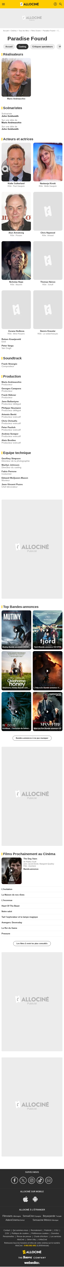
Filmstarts (7, 1216)
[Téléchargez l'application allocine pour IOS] (27, 1199)
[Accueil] (29, 4)
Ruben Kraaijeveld (11, 339)
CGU (56, 1230)
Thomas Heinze (47, 282)
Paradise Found (49, 31)
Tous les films (24, 31)
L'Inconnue (7, 900)
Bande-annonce (30, 869)
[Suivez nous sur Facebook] (15, 1180)
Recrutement (36, 1230)
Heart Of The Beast (10, 906)
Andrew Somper (10, 434)
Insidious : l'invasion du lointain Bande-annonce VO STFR (16, 728)
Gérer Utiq (31, 1239)
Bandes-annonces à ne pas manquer (32, 738)
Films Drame (36, 31)
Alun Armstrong (16, 233)
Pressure (6, 933)
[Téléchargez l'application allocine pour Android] (36, 1199)
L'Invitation (7, 889)
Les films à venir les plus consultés (32, 943)
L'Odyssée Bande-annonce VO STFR (48, 688)
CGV (7, 1233)
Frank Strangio (9, 364)
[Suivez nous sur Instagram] (32, 1180)
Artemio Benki (9, 414)
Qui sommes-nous (20, 1230)
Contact (7, 1230)
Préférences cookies (40, 1233)
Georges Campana (11, 388)
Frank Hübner (9, 395)
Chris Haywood (48, 233)
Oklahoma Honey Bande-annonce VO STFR (16, 688)
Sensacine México (42, 1220)
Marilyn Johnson (10, 465)
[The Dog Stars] (12, 871)
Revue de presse (24, 1236)
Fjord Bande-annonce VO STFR (47, 647)
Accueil (6, 31)
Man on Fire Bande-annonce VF (47, 728)
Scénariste (7, 113)
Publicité (48, 1230)
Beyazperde (49, 1216)
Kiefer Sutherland (16, 183)
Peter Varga (8, 345)
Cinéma (13, 31)
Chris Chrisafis (9, 421)
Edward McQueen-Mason (15, 478)
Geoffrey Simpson (11, 458)
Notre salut (7, 911)
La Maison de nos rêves (13, 895)
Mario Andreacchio (16, 99)
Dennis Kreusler (47, 331)
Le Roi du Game (9, 928)
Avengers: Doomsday (12, 922)
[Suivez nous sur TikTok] (41, 1180)
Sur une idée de (9, 120)
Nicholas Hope (16, 282)
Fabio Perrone (9, 471)
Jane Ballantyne (10, 401)
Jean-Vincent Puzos (12, 484)
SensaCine (28, 1216)
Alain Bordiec (9, 440)
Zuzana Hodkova (16, 331)
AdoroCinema (13, 1220)
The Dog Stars (30, 859)
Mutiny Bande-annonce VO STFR (16, 647)
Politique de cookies (20, 1233)
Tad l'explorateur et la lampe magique (20, 917)
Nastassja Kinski (48, 183)
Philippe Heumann (11, 408)
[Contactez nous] (49, 1180)
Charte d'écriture (41, 1236)
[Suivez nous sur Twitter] (23, 1180)
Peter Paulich (9, 427)
